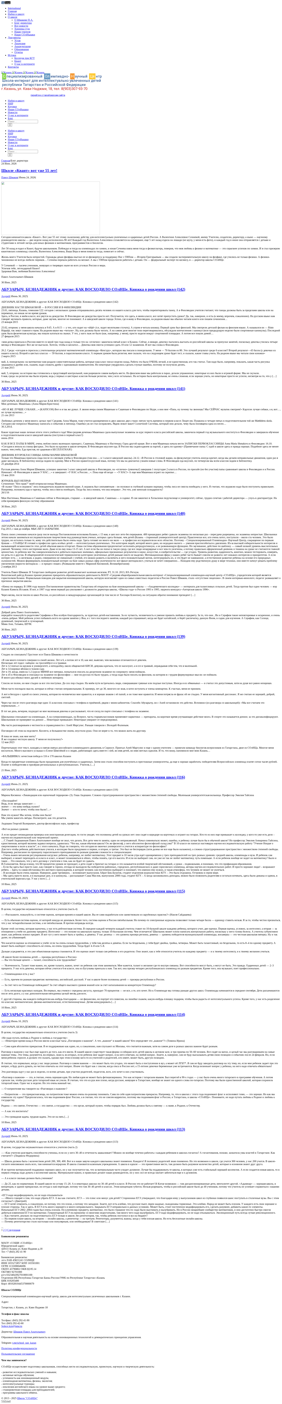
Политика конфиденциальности (19, 1348)
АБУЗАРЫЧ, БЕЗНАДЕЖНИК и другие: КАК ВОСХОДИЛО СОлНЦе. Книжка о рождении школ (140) (93, 513)
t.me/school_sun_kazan (24, 1342)
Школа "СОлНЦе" (27, 1398)
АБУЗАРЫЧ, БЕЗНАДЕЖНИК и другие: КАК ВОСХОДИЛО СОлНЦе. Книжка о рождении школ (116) (93, 777)
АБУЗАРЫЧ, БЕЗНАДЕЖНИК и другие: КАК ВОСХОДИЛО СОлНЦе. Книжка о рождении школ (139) (93, 636)
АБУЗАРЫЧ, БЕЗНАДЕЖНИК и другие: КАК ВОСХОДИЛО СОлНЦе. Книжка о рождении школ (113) (93, 1129)
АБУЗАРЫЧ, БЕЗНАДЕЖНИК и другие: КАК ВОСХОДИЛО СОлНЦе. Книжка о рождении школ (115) (93, 891)
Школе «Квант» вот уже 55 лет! (29, 170)
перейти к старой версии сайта (48, 95)
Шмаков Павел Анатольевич (29, 1331)
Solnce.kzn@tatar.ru (11, 1326)
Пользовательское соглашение (18, 1353)
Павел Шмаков (9, 177)
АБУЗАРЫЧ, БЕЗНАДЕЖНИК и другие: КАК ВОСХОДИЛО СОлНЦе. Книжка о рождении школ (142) (93, 289)
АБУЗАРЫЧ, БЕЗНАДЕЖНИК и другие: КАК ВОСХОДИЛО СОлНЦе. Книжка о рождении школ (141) (93, 388)
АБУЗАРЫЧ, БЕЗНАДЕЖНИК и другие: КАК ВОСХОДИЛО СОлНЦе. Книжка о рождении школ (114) (93, 1014)
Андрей (5, 296)
